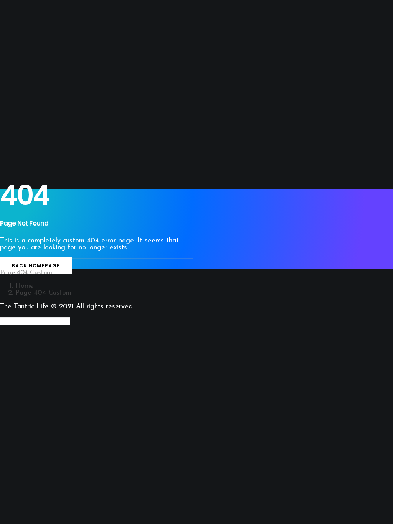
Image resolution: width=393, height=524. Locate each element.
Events (25, 139)
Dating (24, 132)
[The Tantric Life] (196, 18)
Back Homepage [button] (36, 265)
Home (24, 286)
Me (34, 75)
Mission (40, 82)
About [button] (24, 68)
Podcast (27, 89)
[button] (25, 160)
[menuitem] (204, 47)
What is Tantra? (37, 61)
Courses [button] (26, 146)
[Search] (35, 321)
